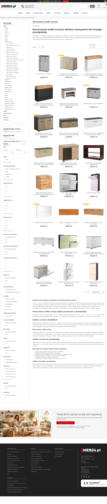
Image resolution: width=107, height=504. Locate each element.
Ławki (6, 37)
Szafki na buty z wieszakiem (12, 72)
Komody (7, 34)
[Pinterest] (83, 477)
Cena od (5, 150)
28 (6, 205)
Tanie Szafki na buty (10, 76)
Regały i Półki (8, 87)
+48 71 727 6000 (85, 457)
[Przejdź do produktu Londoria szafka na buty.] (93, 182)
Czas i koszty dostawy (36, 458)
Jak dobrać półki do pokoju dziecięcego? (17, 487)
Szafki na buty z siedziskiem (12, 68)
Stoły (6, 93)
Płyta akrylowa (9, 304)
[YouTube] (89, 477)
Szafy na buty (9, 74)
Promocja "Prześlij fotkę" (13, 460)
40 (6, 186)
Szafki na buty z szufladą (11, 70)
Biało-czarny (9, 174)
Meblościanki (8, 81)
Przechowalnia (58, 456)
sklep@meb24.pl (85, 462)
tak (6, 239)
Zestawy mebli (8, 107)
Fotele (6, 30)
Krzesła (6, 36)
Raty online (34, 465)
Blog (8, 473)
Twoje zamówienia (59, 452)
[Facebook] (81, 477)
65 (6, 194)
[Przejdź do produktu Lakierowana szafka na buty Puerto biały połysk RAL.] (68, 272)
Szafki (6, 95)
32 (6, 211)
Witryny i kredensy (9, 105)
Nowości (5, 117)
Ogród (5, 111)
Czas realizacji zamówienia (37, 460)
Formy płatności (35, 462)
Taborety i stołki (9, 99)
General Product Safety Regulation (16, 467)
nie (6, 242)
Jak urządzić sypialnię (12, 481)
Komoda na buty (10, 43)
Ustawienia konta (59, 454)
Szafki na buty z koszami (11, 63)
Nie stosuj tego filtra (11, 237)
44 (6, 222)
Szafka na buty (37, 303)
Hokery (6, 32)
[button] (92, 6)
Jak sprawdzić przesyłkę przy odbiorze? (41, 452)
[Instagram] (86, 477)
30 (6, 208)
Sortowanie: (92, 44)
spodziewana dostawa (11, 362)
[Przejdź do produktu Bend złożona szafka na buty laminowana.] (68, 242)
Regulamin (72, 426)
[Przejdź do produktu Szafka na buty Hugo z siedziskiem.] (93, 93)
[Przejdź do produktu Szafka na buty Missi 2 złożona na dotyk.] (68, 212)
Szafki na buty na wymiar (12, 54)
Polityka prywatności (12, 465)
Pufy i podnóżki (8, 85)
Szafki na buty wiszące (11, 61)
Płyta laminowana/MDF (12, 301)
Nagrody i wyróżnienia (12, 471)
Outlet (5, 115)
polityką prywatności (80, 427)
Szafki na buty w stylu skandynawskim (15, 59)
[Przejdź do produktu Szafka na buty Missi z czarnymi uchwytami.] (93, 212)
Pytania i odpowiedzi (36, 467)
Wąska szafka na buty (11, 78)
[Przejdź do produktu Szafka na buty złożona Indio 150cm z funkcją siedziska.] (43, 242)
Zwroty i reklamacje (36, 456)
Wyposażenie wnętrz (10, 109)
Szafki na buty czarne (11, 50)
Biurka (6, 28)
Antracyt (8, 177)
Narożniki (7, 83)
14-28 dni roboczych (11, 374)
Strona (34, 47)
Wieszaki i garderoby (10, 103)
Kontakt (9, 454)
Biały (7, 171)
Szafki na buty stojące (11, 56)
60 (6, 188)
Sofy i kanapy (8, 89)
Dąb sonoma (9, 316)
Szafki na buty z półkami (11, 67)
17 (6, 203)
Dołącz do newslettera (65, 422)
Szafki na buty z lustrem (11, 65)
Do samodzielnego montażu (13, 292)
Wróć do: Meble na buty (10, 138)
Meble (9, 17)
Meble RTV (7, 79)
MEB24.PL (3, 17)
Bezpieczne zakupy (36, 454)
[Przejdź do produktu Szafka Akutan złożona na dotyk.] (43, 212)
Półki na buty (9, 47)
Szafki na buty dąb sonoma (12, 52)
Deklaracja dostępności (13, 469)
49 (6, 228)
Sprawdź (65, 1)
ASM (7, 159)
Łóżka (6, 39)
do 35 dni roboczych (11, 376)
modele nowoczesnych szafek (88, 314)
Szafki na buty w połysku (12, 58)
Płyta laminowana (10, 299)
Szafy (6, 97)
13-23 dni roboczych (11, 371)
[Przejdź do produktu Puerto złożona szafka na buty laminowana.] (93, 272)
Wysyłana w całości (10, 289)
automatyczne (9, 359)
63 (6, 191)
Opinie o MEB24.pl (12, 456)
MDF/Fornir (8, 306)
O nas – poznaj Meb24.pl (13, 452)
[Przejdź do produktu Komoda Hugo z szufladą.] (43, 63)
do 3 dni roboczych (10, 369)
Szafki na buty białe (10, 49)
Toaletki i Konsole (9, 101)
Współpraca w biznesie (13, 458)
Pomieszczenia (7, 113)
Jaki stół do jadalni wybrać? (14, 492)
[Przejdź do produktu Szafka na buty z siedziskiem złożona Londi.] (93, 153)
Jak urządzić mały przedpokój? (15, 489)
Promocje (6, 119)
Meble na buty (15, 17)
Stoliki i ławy (8, 91)
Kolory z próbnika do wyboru (13, 169)
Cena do (18, 150)
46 (6, 225)
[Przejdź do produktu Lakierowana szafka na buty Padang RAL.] (68, 182)
